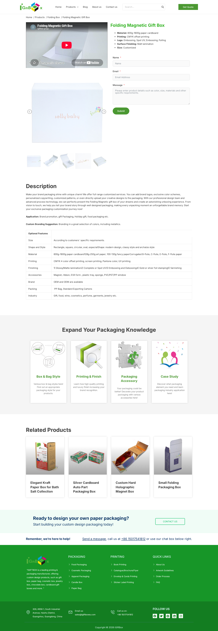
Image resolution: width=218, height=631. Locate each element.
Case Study (169, 376)
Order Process (163, 576)
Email (115, 71)
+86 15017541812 (133, 539)
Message (117, 85)
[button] (77, 7)
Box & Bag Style (48, 376)
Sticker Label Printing (124, 582)
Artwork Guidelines (165, 570)
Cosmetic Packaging (81, 570)
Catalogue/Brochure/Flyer (126, 570)
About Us (160, 564)
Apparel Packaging (80, 576)
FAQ (158, 582)
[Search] (163, 7)
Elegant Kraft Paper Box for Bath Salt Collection (44, 487)
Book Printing (120, 564)
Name (116, 57)
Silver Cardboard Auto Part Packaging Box (86, 487)
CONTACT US (170, 521)
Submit (121, 111)
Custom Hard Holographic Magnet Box (126, 487)
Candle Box (76, 582)
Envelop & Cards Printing (125, 576)
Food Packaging (79, 564)
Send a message (94, 539)
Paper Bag (76, 588)
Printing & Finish (88, 376)
